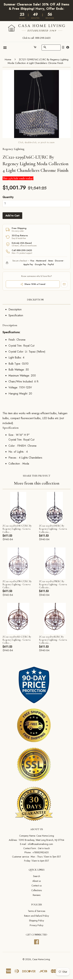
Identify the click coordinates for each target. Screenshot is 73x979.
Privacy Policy (36, 925)
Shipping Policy (36, 920)
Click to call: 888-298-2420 (36, 38)
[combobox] (51, 47)
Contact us (36, 885)
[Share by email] (64, 284)
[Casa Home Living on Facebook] (36, 941)
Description (35, 299)
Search (36, 876)
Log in (63, 47)
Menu (5, 48)
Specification (15, 315)
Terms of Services (36, 911)
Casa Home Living (41, 959)
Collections (36, 890)
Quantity (8, 197)
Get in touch (44, 848)
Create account (67, 47)
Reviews (36, 895)
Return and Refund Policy (36, 915)
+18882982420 (40, 852)
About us (36, 881)
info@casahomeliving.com (40, 844)
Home (8, 59)
